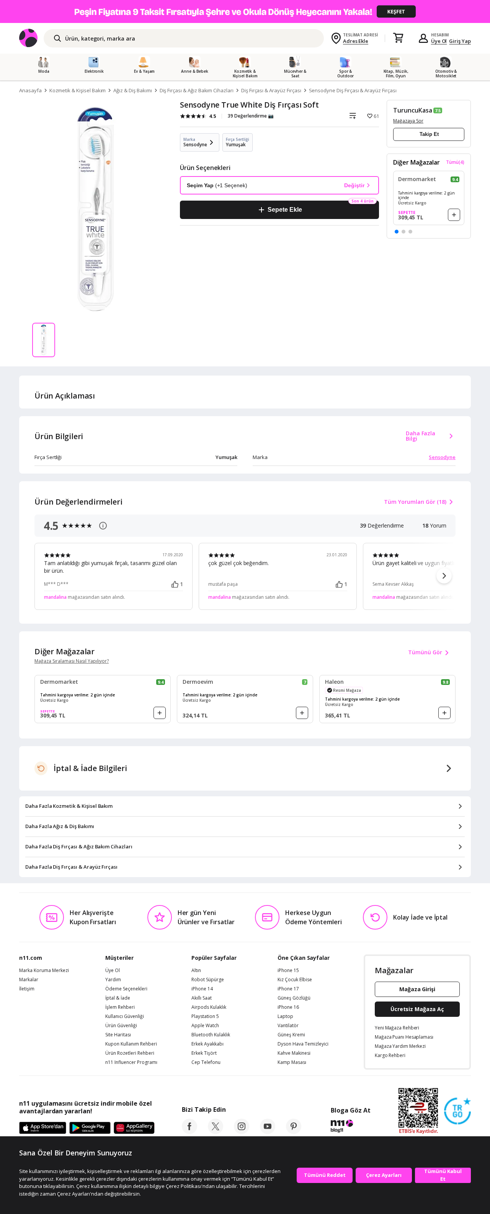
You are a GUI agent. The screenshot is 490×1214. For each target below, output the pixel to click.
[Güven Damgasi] (457, 1111)
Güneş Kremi (291, 1035)
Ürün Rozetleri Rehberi (129, 1053)
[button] (397, 232)
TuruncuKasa (412, 110)
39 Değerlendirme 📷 (251, 116)
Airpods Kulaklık (208, 1007)
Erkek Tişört (204, 1053)
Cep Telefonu (205, 1062)
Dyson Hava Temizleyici (303, 1044)
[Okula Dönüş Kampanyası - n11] (245, 11)
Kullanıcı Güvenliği (124, 1016)
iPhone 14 (202, 989)
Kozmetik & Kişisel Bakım (77, 90)
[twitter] (215, 1131)
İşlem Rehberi (120, 1007)
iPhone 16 (288, 1007)
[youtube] (267, 1131)
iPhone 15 (288, 970)
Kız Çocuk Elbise (295, 980)
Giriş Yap (460, 41)
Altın (196, 970)
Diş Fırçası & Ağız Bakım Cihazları (197, 90)
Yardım (113, 980)
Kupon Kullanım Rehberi (131, 1044)
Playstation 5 (205, 1016)
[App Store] (42, 1128)
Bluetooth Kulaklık (210, 1035)
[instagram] (241, 1131)
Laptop (285, 1016)
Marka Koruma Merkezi (44, 970)
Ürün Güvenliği (121, 1026)
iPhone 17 (288, 989)
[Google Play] (90, 1128)
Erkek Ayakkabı (207, 1044)
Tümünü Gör (425, 652)
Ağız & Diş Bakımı (132, 90)
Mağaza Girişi (417, 989)
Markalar (28, 980)
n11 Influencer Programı (131, 1062)
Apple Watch (205, 1026)
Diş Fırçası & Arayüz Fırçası (271, 90)
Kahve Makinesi (294, 1053)
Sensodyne (442, 457)
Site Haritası (118, 1035)
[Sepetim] (398, 38)
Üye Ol (439, 41)
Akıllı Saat (201, 998)
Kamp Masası (292, 1062)
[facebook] (189, 1131)
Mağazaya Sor (408, 121)
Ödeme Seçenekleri (126, 989)
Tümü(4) (455, 162)
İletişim (26, 989)
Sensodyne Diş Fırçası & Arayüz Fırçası (353, 90)
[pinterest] (293, 1131)
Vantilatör (288, 1026)
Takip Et (429, 134)
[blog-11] (350, 1127)
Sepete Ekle (285, 209)
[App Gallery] (134, 1128)
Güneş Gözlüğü (294, 998)
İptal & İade (117, 998)
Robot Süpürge (207, 980)
